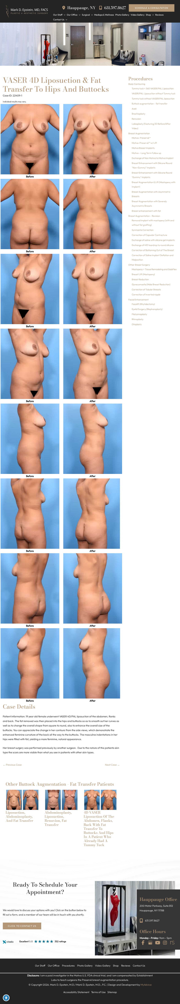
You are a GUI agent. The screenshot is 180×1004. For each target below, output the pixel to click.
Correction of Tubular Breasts (146, 289)
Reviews (125, 965)
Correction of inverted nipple (146, 294)
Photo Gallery (85, 965)
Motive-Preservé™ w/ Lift (144, 143)
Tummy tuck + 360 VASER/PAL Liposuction (153, 88)
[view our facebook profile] (143, 942)
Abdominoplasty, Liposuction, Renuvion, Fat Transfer (58, 818)
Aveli (134, 108)
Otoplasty (137, 324)
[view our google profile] (150, 942)
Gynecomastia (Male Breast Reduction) (151, 284)
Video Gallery (102, 965)
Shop (116, 965)
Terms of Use (98, 992)
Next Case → (112, 764)
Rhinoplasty (137, 319)
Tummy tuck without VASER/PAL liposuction (153, 98)
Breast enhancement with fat (146, 210)
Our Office (53, 965)
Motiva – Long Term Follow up (146, 153)
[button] (151, 8)
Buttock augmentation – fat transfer (149, 103)
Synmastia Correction (142, 230)
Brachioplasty (138, 113)
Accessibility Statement (76, 992)
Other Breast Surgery (139, 264)
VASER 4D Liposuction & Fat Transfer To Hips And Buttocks (56, 84)
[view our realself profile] (172, 942)
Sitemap (112, 992)
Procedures (68, 965)
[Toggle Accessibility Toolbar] (6, 997)
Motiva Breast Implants (143, 148)
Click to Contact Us (22, 926)
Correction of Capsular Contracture (149, 235)
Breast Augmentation (139, 133)
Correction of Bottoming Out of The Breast (153, 250)
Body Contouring (136, 84)
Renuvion (136, 118)
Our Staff (40, 965)
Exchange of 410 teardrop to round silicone (153, 245)
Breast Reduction (140, 279)
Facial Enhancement (138, 299)
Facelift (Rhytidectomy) (143, 304)
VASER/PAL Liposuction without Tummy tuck (153, 93)
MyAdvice (146, 984)
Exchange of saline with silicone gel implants (153, 240)
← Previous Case (12, 764)
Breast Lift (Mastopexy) (143, 274)
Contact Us (139, 965)
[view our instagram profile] (165, 942)
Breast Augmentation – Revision (144, 216)
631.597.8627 (114, 8)
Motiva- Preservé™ (141, 137)
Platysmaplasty (139, 314)
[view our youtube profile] (157, 942)
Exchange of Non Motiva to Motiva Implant (153, 158)
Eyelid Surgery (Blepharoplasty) (147, 309)
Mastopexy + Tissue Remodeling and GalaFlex (154, 269)
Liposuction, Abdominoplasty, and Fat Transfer (19, 816)
